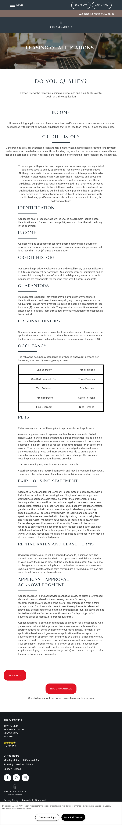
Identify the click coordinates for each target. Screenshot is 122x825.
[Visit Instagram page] (16, 777)
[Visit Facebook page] (7, 777)
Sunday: (8, 768)
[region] (61, 813)
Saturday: (9, 764)
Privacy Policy (11, 800)
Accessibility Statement (34, 800)
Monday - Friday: (12, 760)
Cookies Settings (47, 817)
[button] (81, 5)
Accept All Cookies (73, 817)
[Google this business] (25, 777)
